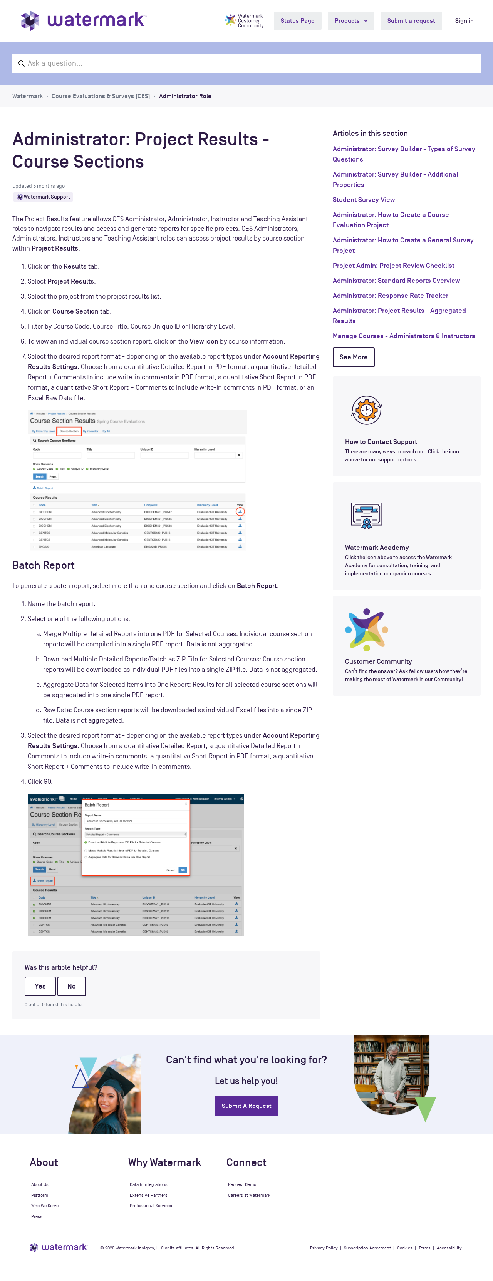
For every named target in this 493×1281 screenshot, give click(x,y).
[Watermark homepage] (83, 20)
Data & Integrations (149, 1184)
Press (36, 1216)
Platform (39, 1195)
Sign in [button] (464, 21)
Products (348, 21)
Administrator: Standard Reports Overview (396, 280)
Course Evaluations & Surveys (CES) (101, 96)
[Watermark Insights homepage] (59, 1248)
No (71, 986)
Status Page (298, 21)
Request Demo (242, 1184)
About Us (40, 1184)
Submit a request (411, 21)
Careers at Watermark (249, 1195)
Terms (425, 1248)
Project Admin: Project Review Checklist (393, 265)
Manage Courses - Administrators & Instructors (404, 336)
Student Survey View (364, 199)
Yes (40, 986)
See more (354, 357)
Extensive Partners (149, 1195)
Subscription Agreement (367, 1248)
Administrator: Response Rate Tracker (390, 295)
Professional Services (151, 1205)
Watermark (27, 96)
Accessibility (449, 1248)
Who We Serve (45, 1205)
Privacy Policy (324, 1248)
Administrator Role (185, 96)
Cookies (405, 1248)
